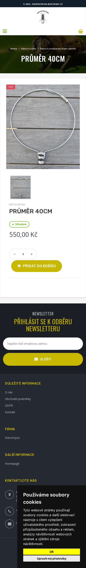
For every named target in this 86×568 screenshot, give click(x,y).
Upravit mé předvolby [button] (51, 558)
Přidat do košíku (39, 266)
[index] (43, 17)
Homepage (12, 463)
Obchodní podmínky (18, 399)
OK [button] (52, 551)
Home (13, 48)
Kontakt (10, 412)
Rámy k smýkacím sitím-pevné (58, 48)
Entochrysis (12, 438)
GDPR (9, 405)
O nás (9, 392)
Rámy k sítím (28, 48)
